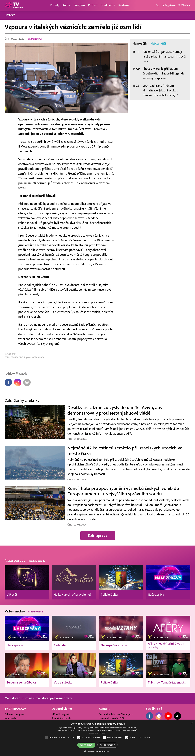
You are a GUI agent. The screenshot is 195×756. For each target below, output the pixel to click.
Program (79, 5)
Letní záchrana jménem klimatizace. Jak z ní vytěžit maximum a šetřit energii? (160, 90)
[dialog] (97, 738)
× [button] (192, 723)
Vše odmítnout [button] (107, 745)
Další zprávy (97, 535)
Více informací (100, 733)
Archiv (66, 5)
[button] (97, 751)
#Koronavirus (34, 38)
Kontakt (104, 709)
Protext (93, 5)
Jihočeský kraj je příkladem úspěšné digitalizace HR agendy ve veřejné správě (163, 73)
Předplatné (108, 5)
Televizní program (14, 714)
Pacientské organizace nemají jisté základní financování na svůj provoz (164, 56)
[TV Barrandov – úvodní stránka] (14, 5)
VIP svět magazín (61, 714)
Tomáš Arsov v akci (62, 718)
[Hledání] (158, 5)
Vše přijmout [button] (86, 745)
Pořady (54, 5)
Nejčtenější (158, 43)
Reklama (123, 5)
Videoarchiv (11, 718)
